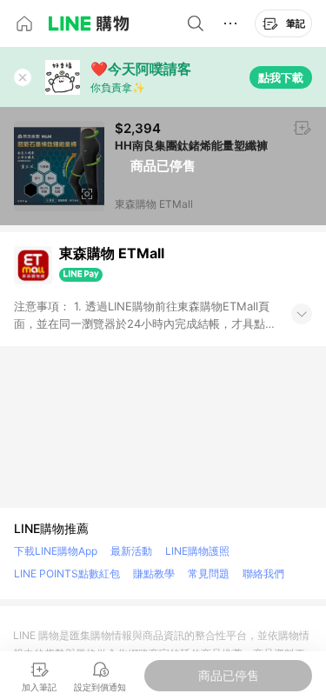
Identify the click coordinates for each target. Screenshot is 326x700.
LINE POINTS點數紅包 (67, 573)
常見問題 (209, 573)
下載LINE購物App (55, 550)
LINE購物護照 (197, 550)
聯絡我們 (263, 573)
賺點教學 (154, 573)
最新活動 (131, 550)
